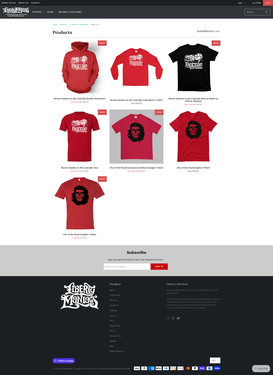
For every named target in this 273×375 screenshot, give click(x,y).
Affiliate (112, 341)
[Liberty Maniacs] (16, 12)
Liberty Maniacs (65, 368)
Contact (35, 3)
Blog (111, 346)
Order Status (8, 3)
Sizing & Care (114, 325)
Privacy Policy (115, 336)
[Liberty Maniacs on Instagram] (173, 318)
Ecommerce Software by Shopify (116, 368)
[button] (38, 12)
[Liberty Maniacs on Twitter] (178, 318)
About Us (23, 3)
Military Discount (116, 351)
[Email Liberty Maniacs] (168, 318)
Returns (112, 315)
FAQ (111, 320)
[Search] (266, 12)
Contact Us (114, 305)
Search (112, 290)
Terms (112, 330)
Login (258, 3)
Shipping (113, 310)
